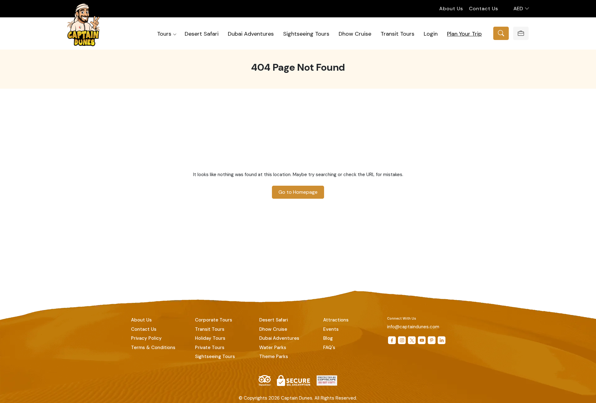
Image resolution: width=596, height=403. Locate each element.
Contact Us (483, 8)
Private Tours (209, 347)
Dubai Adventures (251, 33)
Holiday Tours (210, 338)
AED (518, 8)
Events (331, 329)
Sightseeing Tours (306, 33)
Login (431, 33)
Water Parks (272, 347)
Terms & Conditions (153, 347)
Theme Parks (273, 356)
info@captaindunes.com (413, 327)
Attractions (336, 320)
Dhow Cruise (355, 33)
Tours (164, 33)
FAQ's (329, 347)
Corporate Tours (213, 320)
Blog (328, 338)
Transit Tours (397, 33)
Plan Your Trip (464, 33)
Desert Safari (202, 33)
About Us (451, 8)
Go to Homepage (298, 192)
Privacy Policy (146, 338)
